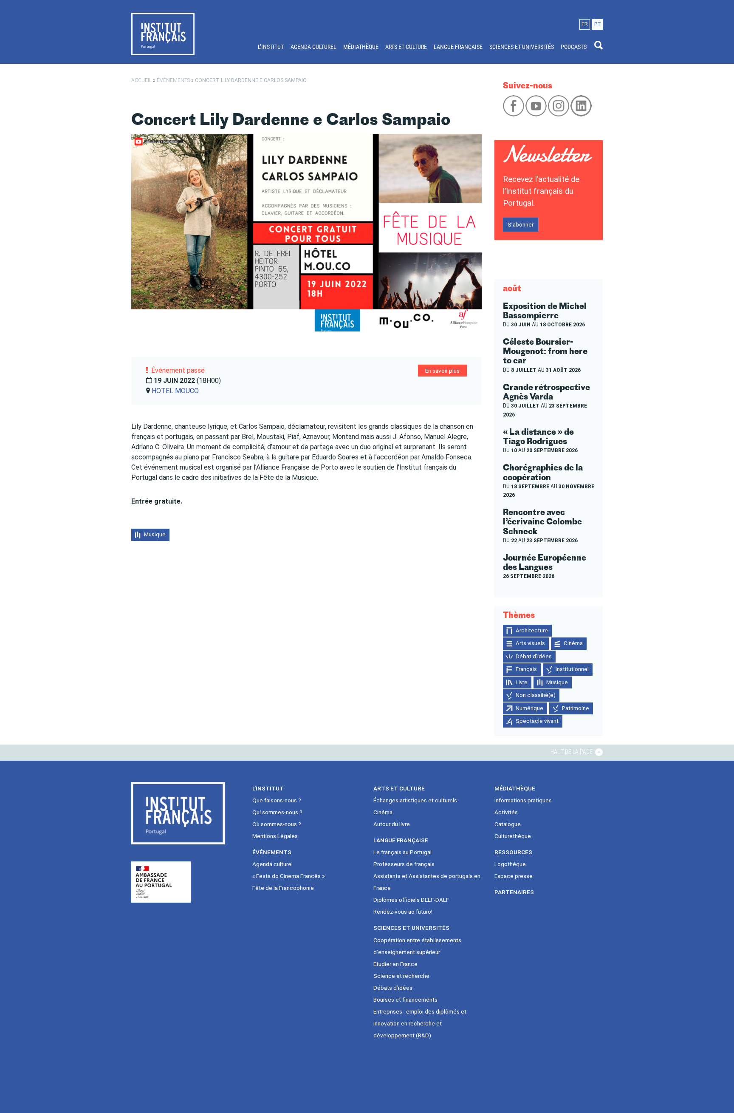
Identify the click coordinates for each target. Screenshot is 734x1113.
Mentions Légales (275, 836)
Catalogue (507, 824)
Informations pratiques (523, 800)
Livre (522, 682)
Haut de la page (572, 751)
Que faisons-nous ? (276, 800)
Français (526, 669)
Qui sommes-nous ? (277, 812)
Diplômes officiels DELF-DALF (411, 899)
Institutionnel (572, 669)
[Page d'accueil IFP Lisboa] (163, 33)
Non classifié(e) (536, 695)
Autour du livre (391, 824)
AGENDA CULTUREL (313, 46)
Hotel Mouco (175, 391)
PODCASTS (574, 46)
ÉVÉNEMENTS (271, 852)
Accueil (141, 80)
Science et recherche (401, 975)
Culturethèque (512, 836)
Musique (155, 534)
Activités (506, 812)
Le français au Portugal (402, 852)
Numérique (529, 708)
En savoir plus (442, 370)
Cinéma (573, 643)
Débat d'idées (534, 656)
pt (597, 24)
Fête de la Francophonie (283, 887)
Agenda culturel (272, 864)
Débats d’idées (392, 987)
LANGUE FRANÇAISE (458, 46)
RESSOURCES (513, 852)
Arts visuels (530, 643)
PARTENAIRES (514, 892)
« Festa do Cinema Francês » (288, 875)
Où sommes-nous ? (276, 824)
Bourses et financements (405, 999)
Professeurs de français (404, 864)
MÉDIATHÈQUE (360, 46)
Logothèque (510, 864)
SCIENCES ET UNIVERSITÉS (521, 46)
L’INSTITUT (271, 46)
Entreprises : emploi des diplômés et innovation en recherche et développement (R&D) (419, 1023)
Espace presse (513, 875)
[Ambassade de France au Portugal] (161, 881)
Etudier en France (395, 963)
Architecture (532, 630)
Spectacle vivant (537, 721)
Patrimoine (575, 708)
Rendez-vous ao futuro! (402, 911)
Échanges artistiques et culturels (415, 800)
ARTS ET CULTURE (406, 46)
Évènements (173, 80)
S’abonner (521, 224)
